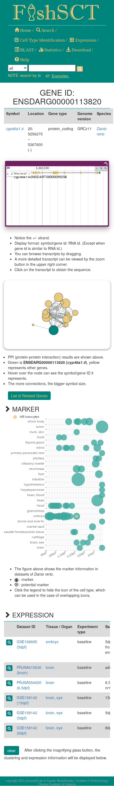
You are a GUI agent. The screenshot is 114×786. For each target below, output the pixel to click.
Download (81, 49)
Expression (85, 40)
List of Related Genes (29, 395)
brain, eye (54, 697)
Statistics (52, 49)
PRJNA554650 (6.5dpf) (29, 685)
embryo (52, 641)
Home (25, 30)
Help (24, 59)
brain (50, 667)
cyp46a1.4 (15, 128)
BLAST (26, 49)
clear (11, 750)
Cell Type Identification (42, 40)
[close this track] (11, 173)
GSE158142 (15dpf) (27, 700)
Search (47, 30)
